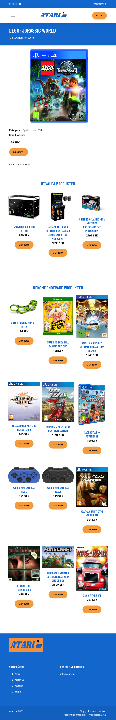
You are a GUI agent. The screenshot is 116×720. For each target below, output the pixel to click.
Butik (99, 15)
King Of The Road (92, 595)
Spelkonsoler (30, 130)
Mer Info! (18, 152)
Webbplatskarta (97, 714)
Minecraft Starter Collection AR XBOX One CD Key (58, 576)
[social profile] (20, 3)
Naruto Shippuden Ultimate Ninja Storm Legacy (92, 346)
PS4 (40, 130)
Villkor (102, 711)
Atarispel (19, 685)
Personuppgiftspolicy (75, 714)
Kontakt (92, 711)
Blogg (18, 691)
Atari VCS (19, 679)
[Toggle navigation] (13, 15)
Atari (17, 674)
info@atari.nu (100, 3)
